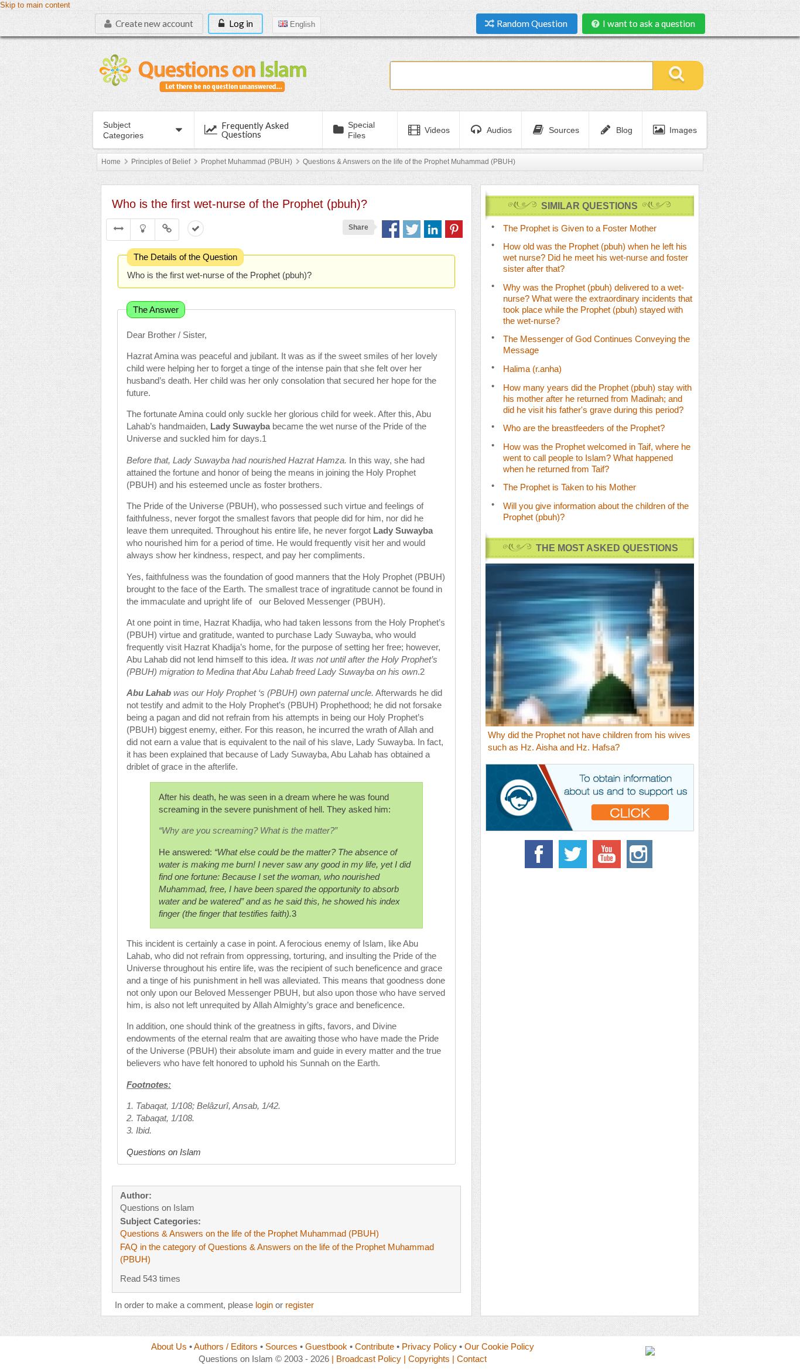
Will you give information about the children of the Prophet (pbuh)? (596, 511)
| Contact (469, 1359)
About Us (169, 1346)
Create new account (153, 23)
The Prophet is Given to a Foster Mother (580, 228)
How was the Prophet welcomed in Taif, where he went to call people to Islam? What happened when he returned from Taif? (596, 458)
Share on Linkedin (433, 229)
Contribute (374, 1346)
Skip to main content (35, 5)
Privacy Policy (429, 1346)
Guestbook (326, 1346)
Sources (281, 1346)
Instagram (641, 854)
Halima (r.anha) (532, 369)
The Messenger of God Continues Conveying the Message (596, 344)
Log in (240, 23)
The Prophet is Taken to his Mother (569, 487)
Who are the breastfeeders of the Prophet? (584, 428)
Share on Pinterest (454, 229)
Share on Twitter (411, 229)
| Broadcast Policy (366, 1359)
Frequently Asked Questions (255, 129)
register (299, 1305)
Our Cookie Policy (499, 1346)
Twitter (573, 854)
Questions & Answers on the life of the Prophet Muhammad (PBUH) (409, 162)
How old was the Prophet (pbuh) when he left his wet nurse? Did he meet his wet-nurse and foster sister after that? (595, 257)
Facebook (539, 854)
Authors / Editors (226, 1346)
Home (111, 162)
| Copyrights (427, 1359)
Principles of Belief (160, 162)
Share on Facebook (390, 229)
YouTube (607, 854)
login (264, 1305)
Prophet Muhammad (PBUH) (246, 162)
